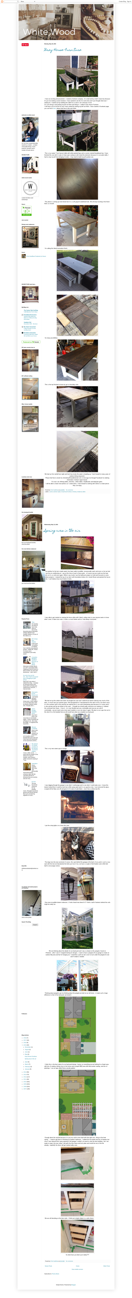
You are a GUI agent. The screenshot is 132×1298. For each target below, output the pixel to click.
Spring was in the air (62, 531)
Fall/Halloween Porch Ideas (30, 311)
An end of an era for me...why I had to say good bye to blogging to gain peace (30, 678)
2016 (25, 1042)
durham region (57, 491)
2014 (25, 1072)
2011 (25, 1079)
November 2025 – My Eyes (31, 323)
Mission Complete (34, 727)
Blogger (73, 1285)
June (26, 1052)
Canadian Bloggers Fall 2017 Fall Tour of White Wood (35, 660)
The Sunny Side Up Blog (31, 310)
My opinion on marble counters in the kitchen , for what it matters (35, 747)
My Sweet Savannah (30, 327)
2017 (25, 1040)
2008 (25, 1086)
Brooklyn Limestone (30, 333)
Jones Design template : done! (34, 711)
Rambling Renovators (30, 315)
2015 (25, 1045)
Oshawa (74, 491)
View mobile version (77, 1269)
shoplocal (79, 491)
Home (77, 1266)
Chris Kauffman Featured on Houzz (36, 256)
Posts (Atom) (55, 1274)
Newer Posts (48, 1266)
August (27, 1049)
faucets (34, 781)
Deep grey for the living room (35, 693)
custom (51, 491)
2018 (25, 1038)
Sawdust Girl (27, 322)
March (27, 1064)
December (28, 1047)
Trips (33, 622)
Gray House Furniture (63, 50)
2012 (25, 1077)
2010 (25, 1081)
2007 (25, 1089)
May (26, 1054)
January (27, 1069)
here (54, 108)
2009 (25, 1084)
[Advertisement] (77, 508)
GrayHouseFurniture (66, 491)
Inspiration (35, 763)
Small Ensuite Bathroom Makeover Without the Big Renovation (30, 318)
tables (83, 491)
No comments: (70, 490)
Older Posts (106, 1266)
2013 (25, 1074)
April (26, 1062)
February (27, 1066)
